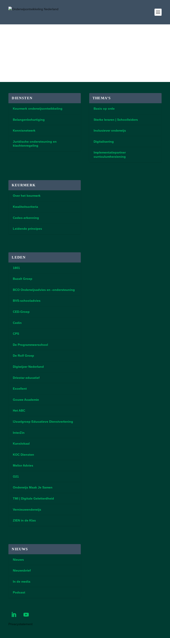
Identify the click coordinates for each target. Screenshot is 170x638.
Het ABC (19, 410)
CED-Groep (21, 311)
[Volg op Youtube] (26, 614)
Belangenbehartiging (29, 119)
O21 (16, 476)
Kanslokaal (21, 443)
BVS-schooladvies (27, 300)
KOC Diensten (23, 454)
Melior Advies (23, 465)
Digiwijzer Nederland (28, 366)
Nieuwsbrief (22, 570)
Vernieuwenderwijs (27, 509)
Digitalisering (104, 141)
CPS (16, 333)
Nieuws (18, 559)
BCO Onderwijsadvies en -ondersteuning (44, 290)
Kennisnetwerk (24, 130)
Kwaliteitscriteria (25, 206)
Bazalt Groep (22, 278)
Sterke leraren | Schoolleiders (116, 119)
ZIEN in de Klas (24, 520)
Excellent (20, 388)
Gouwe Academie (26, 399)
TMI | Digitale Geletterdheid (33, 498)
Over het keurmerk (27, 195)
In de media (21, 581)
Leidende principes (27, 228)
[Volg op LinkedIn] (13, 614)
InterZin (19, 432)
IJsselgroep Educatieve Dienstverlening (43, 421)
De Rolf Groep (23, 355)
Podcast (19, 592)
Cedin (17, 323)
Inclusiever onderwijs (110, 130)
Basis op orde (104, 108)
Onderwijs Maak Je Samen (32, 487)
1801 (16, 268)
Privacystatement (20, 624)
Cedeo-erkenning (26, 218)
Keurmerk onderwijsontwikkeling (37, 108)
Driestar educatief (26, 377)
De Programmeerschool (30, 344)
